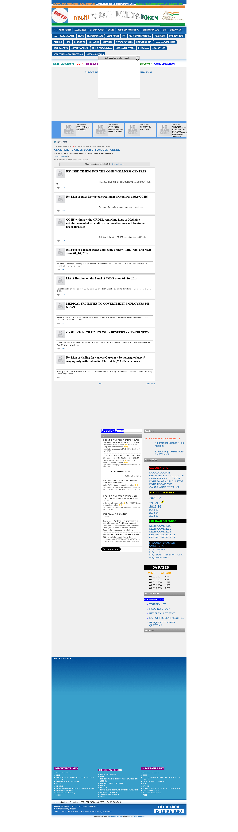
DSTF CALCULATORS (95, 54)
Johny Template (81, 806)
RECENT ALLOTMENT (162, 613)
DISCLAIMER (94, 42)
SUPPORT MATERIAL (79, 48)
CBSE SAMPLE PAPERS (125, 48)
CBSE (58, 775)
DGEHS (111, 30)
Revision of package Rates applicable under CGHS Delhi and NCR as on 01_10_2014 (108, 251)
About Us (63, 802)
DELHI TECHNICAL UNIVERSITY (67, 781)
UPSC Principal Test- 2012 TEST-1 (116, 514)
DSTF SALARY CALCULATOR (166, 481)
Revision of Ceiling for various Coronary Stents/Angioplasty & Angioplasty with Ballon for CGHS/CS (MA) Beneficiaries (106, 359)
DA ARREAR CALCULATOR (165, 478)
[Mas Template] (168, 813)
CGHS (63, 188)
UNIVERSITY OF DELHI (64, 790)
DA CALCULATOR (97, 30)
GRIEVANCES (175, 30)
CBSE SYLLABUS (61, 48)
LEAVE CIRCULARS (95, 36)
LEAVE (81, 36)
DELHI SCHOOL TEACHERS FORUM (81, 812)
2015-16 (155, 506)
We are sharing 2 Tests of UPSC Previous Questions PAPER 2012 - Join (115, 128)
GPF (164, 30)
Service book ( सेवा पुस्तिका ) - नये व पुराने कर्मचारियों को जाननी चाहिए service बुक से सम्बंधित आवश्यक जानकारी (120, 522)
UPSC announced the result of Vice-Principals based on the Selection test (120, 482)
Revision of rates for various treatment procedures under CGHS (107, 196)
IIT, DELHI (59, 786)
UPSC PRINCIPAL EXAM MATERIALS (68, 54)
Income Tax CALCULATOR (64, 36)
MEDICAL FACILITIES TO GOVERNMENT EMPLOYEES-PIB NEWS (108, 305)
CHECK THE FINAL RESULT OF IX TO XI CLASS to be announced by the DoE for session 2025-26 (121, 441)
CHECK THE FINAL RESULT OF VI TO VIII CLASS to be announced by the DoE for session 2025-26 (121, 457)
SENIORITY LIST (158, 48)
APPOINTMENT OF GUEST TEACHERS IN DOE (121, 535)
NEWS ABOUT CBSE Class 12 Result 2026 (145, 127)
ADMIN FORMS (65, 30)
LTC (123, 36)
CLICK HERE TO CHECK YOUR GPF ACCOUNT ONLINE (87, 149)
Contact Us (74, 802)
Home (100, 384)
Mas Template (93, 806)
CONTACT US (79, 42)
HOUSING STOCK (159, 608)
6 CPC (67, 42)
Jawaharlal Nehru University (65, 793)
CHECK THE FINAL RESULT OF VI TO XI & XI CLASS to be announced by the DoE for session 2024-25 (120, 498)
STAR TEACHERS (176, 36)
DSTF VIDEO (107, 42)
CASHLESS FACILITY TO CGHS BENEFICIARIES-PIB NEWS (107, 332)
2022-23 (155, 498)
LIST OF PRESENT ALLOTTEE (166, 618)
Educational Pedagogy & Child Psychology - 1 (83, 127)
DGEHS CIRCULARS (151, 30)
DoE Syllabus (143, 48)
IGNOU (58, 784)
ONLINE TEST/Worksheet (102, 48)
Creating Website (67, 806)
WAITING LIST (157, 604)
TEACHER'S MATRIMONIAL (140, 36)
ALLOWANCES (80, 30)
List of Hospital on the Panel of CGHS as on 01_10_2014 (101, 278)
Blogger (73, 809)
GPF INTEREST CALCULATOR (92, 802)
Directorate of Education (64, 773)
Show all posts (118, 164)
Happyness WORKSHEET (165, 42)
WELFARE (58, 42)
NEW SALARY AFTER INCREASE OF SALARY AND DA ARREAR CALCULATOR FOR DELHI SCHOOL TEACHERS (179, 131)
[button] (137, 58)
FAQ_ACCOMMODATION (163, 557)
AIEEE (58, 795)
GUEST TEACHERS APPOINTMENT (116, 471)
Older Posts (150, 384)
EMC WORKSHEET (143, 42)
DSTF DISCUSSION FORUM (128, 30)
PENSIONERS (160, 36)
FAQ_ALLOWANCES (161, 560)
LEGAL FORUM (113, 36)
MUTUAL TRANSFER (124, 42)
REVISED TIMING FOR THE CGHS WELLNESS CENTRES (106, 171)
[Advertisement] (119, 102)
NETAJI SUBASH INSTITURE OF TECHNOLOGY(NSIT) (75, 788)
